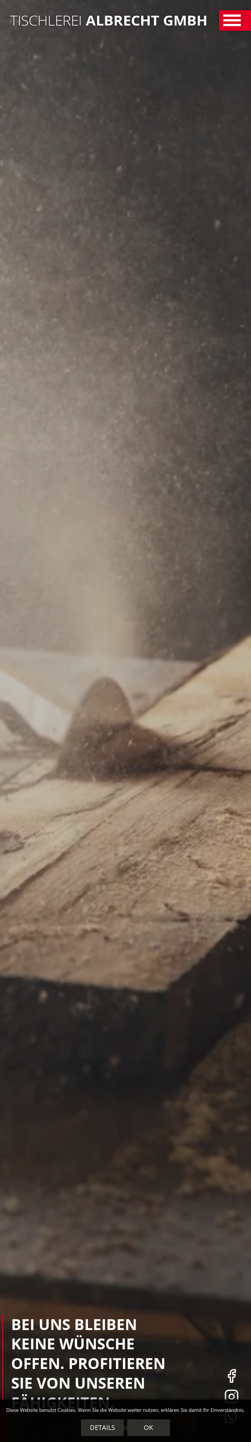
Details (102, 1427)
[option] (125, 721)
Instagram (231, 1396)
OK (148, 1427)
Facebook (231, 1375)
